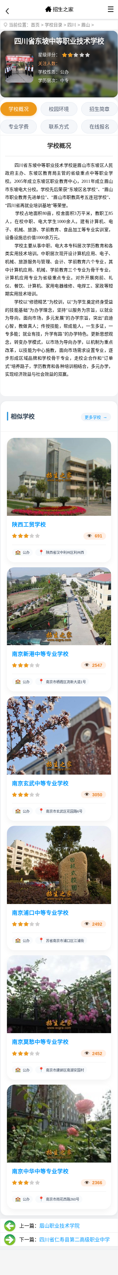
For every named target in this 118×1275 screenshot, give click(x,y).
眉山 (85, 24)
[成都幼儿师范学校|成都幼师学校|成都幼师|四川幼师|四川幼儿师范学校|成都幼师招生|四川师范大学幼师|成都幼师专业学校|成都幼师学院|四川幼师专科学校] (59, 9)
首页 (35, 24)
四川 (71, 24)
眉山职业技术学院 (59, 1226)
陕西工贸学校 (29, 524)
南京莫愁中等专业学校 (40, 1042)
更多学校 (93, 417)
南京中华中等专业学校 (40, 1171)
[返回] (7, 11)
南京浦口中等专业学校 (40, 913)
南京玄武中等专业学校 (40, 783)
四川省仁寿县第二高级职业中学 (74, 1239)
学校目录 (53, 24)
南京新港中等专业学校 (40, 654)
